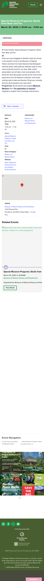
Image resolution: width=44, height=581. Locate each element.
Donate (32, 5)
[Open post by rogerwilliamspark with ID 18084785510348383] (11, 463)
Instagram (3, 524)
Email (18, 524)
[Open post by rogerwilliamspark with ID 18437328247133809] (11, 506)
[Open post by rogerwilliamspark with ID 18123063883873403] (11, 484)
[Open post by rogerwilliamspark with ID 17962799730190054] (33, 463)
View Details (10, 288)
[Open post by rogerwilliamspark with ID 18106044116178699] (33, 484)
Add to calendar (13, 106)
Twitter (13, 524)
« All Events (7, 38)
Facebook (8, 524)
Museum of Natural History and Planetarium (30, 120)
